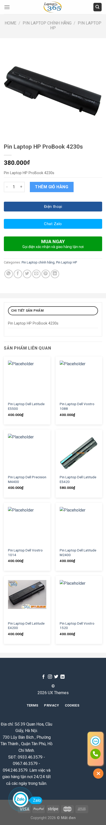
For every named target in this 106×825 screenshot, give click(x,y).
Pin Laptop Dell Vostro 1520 (77, 625)
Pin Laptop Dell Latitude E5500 (26, 406)
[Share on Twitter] (27, 274)
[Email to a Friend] (36, 274)
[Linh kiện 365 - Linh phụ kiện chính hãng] (53, 7)
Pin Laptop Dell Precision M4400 (27, 479)
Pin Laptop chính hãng (47, 23)
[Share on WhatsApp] (8, 274)
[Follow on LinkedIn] (62, 677)
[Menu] (7, 7)
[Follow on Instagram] (50, 677)
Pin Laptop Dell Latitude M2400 (78, 552)
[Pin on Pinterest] (45, 274)
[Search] (97, 7)
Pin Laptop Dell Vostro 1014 (25, 552)
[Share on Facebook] (18, 274)
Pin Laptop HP (66, 262)
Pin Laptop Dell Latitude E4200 (26, 625)
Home (10, 23)
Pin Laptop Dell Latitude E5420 (78, 479)
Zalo (37, 800)
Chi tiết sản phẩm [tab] (27, 310)
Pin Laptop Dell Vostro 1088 (77, 406)
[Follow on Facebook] (43, 677)
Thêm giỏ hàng (51, 186)
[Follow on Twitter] (56, 677)
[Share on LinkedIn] (55, 274)
